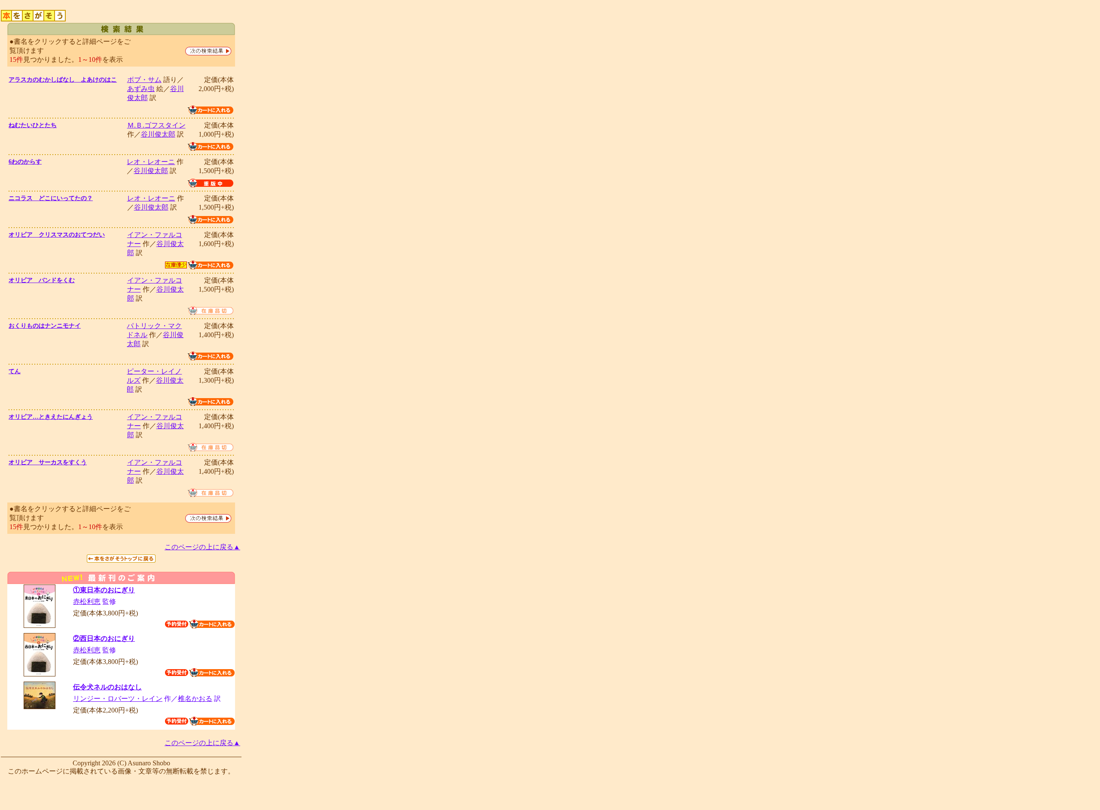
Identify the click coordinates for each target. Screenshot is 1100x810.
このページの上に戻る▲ (202, 547)
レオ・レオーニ (151, 161)
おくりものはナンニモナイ (45, 326)
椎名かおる (195, 698)
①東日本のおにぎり (104, 590)
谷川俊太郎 (158, 134)
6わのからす (25, 161)
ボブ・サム (144, 79)
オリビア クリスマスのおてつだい (57, 234)
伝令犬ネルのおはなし (107, 687)
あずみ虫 (141, 88)
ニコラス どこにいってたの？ (51, 198)
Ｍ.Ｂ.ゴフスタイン (156, 125)
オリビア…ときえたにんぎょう (51, 417)
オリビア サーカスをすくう (48, 462)
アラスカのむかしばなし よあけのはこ (63, 79)
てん (15, 371)
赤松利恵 (87, 601)
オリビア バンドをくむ (42, 280)
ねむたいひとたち (33, 125)
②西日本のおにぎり (104, 638)
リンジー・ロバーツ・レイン (117, 698)
